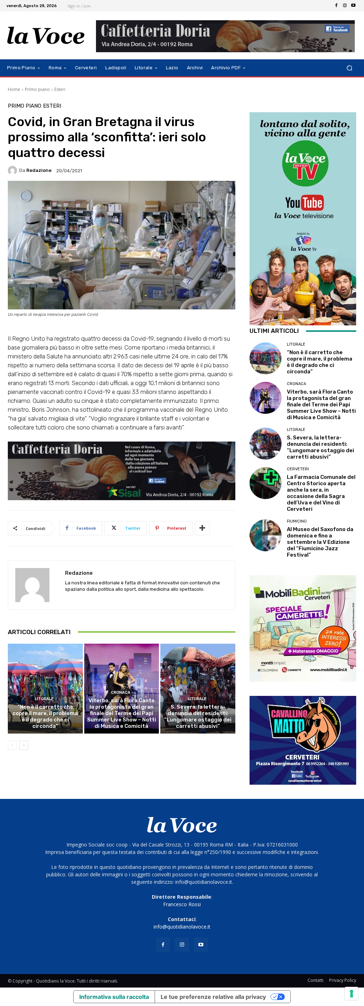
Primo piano (37, 89)
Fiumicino (297, 521)
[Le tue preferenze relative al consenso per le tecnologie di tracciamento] (351, 993)
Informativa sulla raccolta (114, 996)
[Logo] (46, 35)
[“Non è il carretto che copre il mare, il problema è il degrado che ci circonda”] (45, 689)
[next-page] (23, 745)
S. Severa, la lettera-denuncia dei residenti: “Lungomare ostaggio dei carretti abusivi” (197, 716)
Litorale (44, 699)
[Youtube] (353, 5)
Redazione (39, 170)
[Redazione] (13, 170)
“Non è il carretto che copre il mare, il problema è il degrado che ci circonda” (45, 716)
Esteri (59, 89)
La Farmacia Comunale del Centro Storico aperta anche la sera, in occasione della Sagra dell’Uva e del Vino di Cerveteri (321, 493)
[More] (202, 528)
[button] (349, 68)
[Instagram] (345, 5)
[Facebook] (336, 5)
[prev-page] (12, 745)
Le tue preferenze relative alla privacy (213, 996)
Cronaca (120, 692)
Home (14, 89)
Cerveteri (298, 469)
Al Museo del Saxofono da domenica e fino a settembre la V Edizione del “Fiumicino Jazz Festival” (320, 542)
